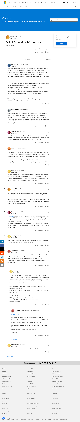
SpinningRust (14, 236)
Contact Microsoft (10, 419)
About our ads (56, 419)
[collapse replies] (4, 64)
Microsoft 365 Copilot (6, 411)
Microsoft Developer (31, 398)
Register (69, 2)
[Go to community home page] (5, 2)
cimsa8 (13, 250)
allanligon (12, 36)
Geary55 (13, 170)
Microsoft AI (4, 396)
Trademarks (37, 419)
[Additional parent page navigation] (17, 7)
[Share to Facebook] (42, 363)
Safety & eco (43, 419)
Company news (55, 401)
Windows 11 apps (5, 388)
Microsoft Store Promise (31, 386)
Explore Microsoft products (7, 386)
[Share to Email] (55, 363)
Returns (28, 378)
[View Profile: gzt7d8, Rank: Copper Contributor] (9, 345)
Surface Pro (4, 371)
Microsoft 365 (4, 403)
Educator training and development (58, 383)
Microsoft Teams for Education (57, 376)
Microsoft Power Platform (6, 406)
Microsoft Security (5, 398)
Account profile (30, 371)
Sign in (61, 43)
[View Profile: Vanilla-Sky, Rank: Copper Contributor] (13, 311)
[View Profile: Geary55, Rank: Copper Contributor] (9, 171)
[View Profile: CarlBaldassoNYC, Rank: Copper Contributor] (9, 65)
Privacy (17, 419)
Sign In (74, 2)
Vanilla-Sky (18, 310)
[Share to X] (45, 363)
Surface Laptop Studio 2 (6, 376)
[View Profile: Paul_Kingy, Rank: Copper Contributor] (9, 148)
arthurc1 (13, 189)
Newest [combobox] (48, 59)
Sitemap (3, 419)
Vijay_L (13, 131)
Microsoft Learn (30, 401)
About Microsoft (55, 398)
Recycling (49, 419)
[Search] (64, 2)
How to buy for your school (57, 381)
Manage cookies (23, 419)
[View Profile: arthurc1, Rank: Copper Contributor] (9, 189)
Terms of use (30, 419)
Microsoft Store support (31, 376)
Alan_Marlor (14, 109)
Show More (14, 339)
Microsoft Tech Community (32, 406)
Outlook (21, 6)
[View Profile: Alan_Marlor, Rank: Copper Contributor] (9, 110)
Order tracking (29, 381)
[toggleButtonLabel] (75, 7)
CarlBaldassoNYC (15, 64)
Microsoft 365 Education (56, 378)
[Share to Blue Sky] (50, 363)
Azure (28, 396)
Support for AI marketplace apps (33, 403)
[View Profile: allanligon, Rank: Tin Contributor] (8, 37)
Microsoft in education (56, 371)
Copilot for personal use (6, 381)
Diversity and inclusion (56, 408)
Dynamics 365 (4, 401)
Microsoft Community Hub (9, 6)
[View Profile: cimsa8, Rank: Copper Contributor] (9, 251)
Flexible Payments (30, 388)
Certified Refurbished (31, 383)
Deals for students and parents (58, 386)
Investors (53, 406)
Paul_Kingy (14, 148)
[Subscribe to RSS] (53, 363)
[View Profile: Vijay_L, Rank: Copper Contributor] (9, 132)
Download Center (30, 373)
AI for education (55, 388)
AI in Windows (4, 383)
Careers (53, 396)
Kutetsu (13, 211)
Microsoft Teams (5, 408)
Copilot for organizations (6, 378)
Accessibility (54, 411)
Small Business (5, 413)
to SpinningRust (35, 310)
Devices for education (56, 373)
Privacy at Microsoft (55, 403)
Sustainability (54, 413)
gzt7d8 (13, 344)
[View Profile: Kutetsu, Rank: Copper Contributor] (9, 212)
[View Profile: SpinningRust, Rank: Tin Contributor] (9, 236)
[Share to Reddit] (48, 363)
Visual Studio (29, 413)
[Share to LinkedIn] (40, 363)
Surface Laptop (5, 373)
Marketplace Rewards (31, 411)
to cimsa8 (30, 271)
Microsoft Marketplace (31, 408)
